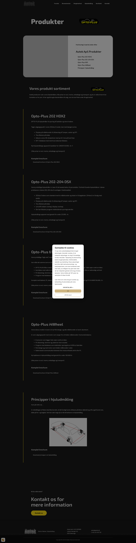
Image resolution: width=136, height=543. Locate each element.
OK (68, 291)
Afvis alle (68, 295)
